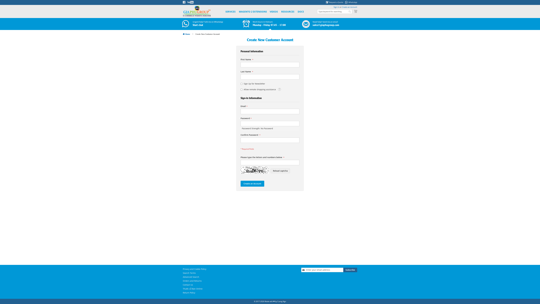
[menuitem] (253, 11)
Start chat (198, 25)
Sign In (336, 7)
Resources (287, 11)
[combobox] (334, 11)
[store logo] (197, 11)
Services (230, 11)
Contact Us (188, 284)
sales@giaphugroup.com (326, 25)
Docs (301, 11)
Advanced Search (191, 277)
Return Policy (189, 292)
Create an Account (349, 7)
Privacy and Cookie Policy (194, 269)
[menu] (261, 11)
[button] (279, 89)
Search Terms (189, 273)
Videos (274, 11)
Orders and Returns (192, 281)
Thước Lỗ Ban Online (192, 288)
